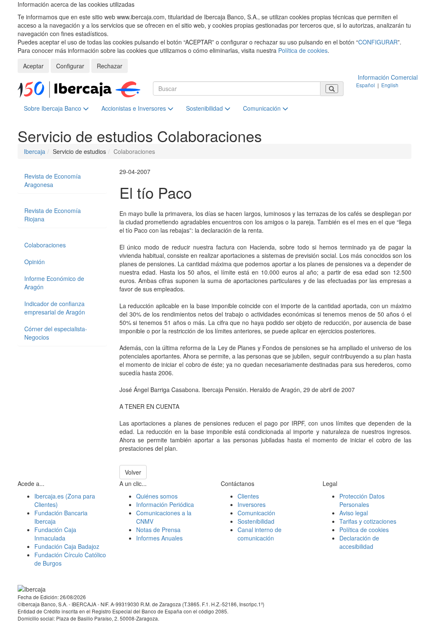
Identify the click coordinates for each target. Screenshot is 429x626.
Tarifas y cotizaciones (367, 521)
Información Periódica (165, 504)
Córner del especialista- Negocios (55, 333)
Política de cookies (303, 50)
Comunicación (262, 108)
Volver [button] (133, 472)
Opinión (34, 261)
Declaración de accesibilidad (359, 542)
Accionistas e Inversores (134, 108)
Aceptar (33, 66)
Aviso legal (353, 513)
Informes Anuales (159, 538)
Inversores (252, 504)
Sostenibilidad (205, 108)
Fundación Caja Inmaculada (55, 533)
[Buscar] (332, 88)
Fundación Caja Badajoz (66, 546)
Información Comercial (388, 77)
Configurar (70, 66)
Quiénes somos (157, 496)
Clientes (248, 496)
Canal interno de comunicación (260, 533)
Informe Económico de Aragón (54, 282)
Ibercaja (34, 151)
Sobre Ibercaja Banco (53, 108)
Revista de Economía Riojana (52, 214)
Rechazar (109, 66)
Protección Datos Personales (362, 500)
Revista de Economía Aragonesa (52, 180)
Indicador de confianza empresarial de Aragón (54, 307)
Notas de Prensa (158, 529)
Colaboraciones (45, 245)
